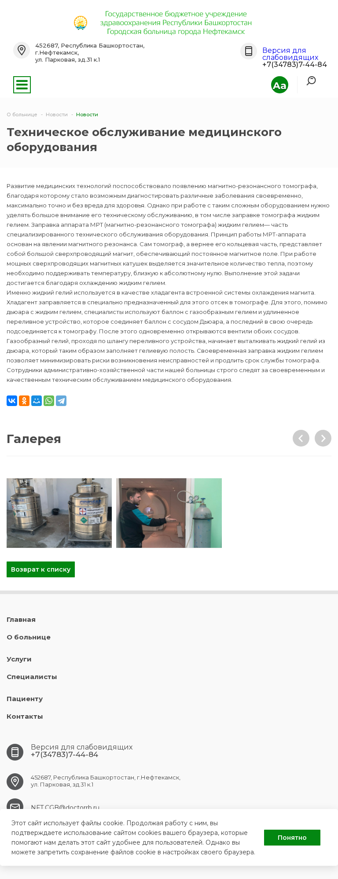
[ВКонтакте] (12, 400)
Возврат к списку (40, 569)
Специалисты (32, 676)
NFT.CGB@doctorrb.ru (65, 808)
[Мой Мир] (36, 400)
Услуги (19, 659)
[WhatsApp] (49, 400)
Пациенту (25, 698)
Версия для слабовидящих (290, 54)
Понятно (292, 838)
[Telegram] (61, 400)
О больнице (29, 637)
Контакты (25, 716)
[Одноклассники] (24, 400)
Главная (21, 619)
